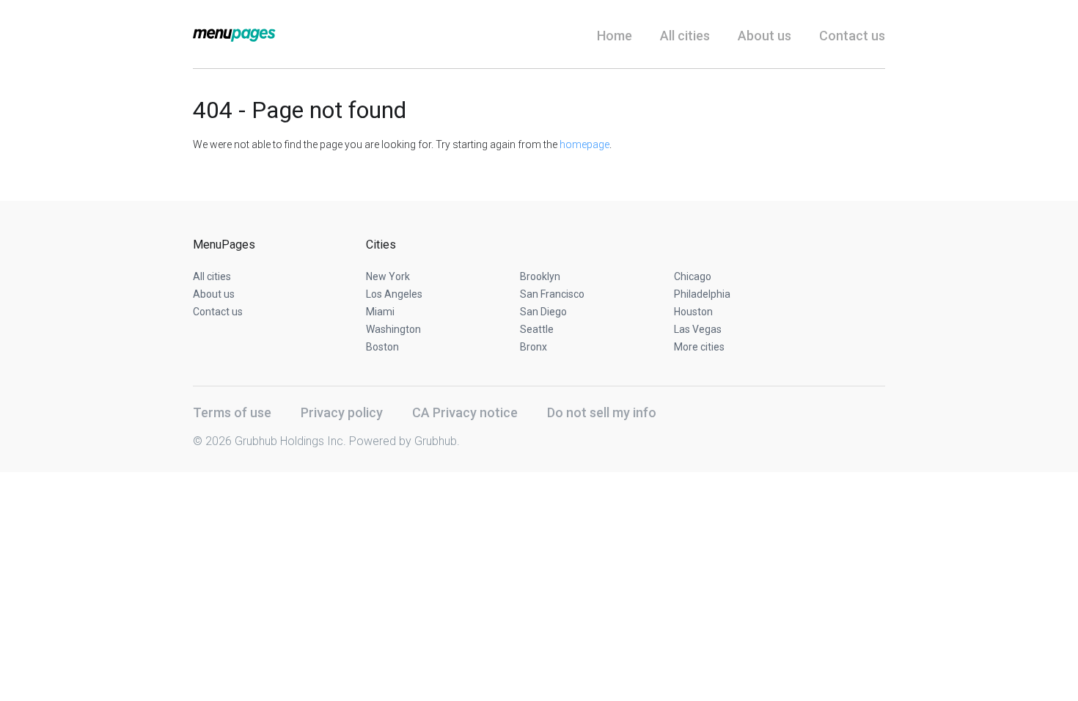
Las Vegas (698, 329)
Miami (380, 312)
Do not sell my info (601, 412)
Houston (693, 312)
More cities (699, 347)
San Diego (543, 312)
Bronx (533, 347)
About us (764, 35)
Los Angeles (394, 294)
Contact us (852, 35)
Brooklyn (540, 276)
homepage (584, 144)
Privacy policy (342, 412)
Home (614, 35)
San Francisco (552, 294)
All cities (685, 35)
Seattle (537, 329)
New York (388, 276)
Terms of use (232, 412)
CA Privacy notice (465, 412)
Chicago (692, 276)
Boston (382, 347)
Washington (393, 329)
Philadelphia (702, 294)
